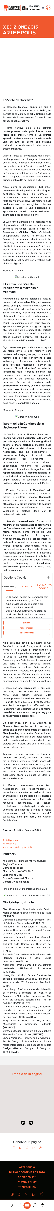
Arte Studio (27, 1167)
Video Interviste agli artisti (17, 847)
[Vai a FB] (16, 8)
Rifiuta (26, 623)
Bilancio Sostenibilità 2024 (27, 1172)
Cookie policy (27, 1177)
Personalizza (26, 628)
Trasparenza (27, 1186)
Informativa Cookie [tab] (43, 586)
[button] (48, 577)
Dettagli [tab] (26, 586)
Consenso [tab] (9, 586)
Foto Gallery (9, 843)
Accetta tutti (27, 633)
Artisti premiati (11, 840)
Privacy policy (27, 1182)
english (35, 9)
